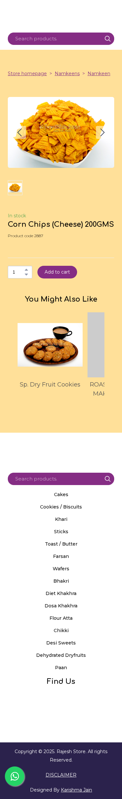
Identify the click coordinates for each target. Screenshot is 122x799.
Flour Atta (61, 618)
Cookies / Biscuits (61, 507)
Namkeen (99, 73)
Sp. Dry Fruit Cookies (50, 384)
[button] (108, 39)
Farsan (61, 556)
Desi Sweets (61, 643)
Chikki (61, 630)
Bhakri (61, 581)
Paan (61, 667)
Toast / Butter (61, 544)
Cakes (61, 494)
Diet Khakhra (61, 593)
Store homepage (27, 73)
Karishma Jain (76, 790)
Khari (61, 519)
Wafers (61, 569)
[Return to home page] (61, 450)
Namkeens (67, 73)
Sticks (61, 532)
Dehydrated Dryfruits (61, 655)
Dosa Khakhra (61, 606)
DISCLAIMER (61, 775)
